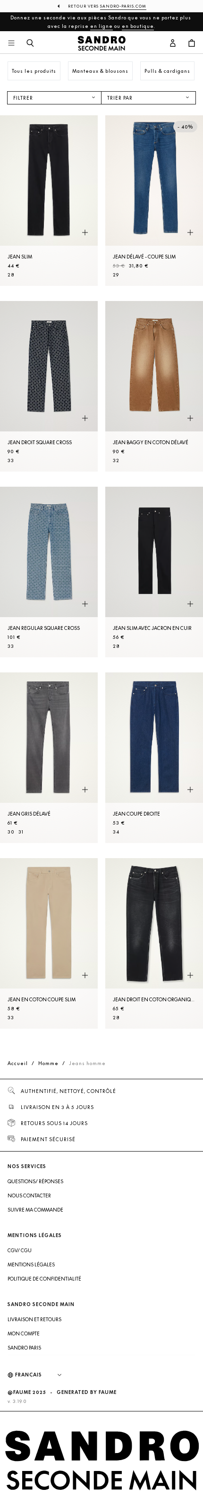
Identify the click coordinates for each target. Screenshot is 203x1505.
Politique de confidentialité (44, 1278)
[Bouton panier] (191, 43)
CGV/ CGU (20, 1250)
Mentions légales (31, 1264)
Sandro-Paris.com (123, 6)
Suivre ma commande (35, 1210)
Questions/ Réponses (35, 1181)
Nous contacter (29, 1195)
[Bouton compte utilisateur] (172, 43)
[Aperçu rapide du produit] (85, 233)
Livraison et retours (34, 1319)
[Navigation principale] (11, 43)
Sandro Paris (24, 1347)
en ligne (101, 26)
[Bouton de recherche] (30, 43)
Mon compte (24, 1333)
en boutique (138, 26)
